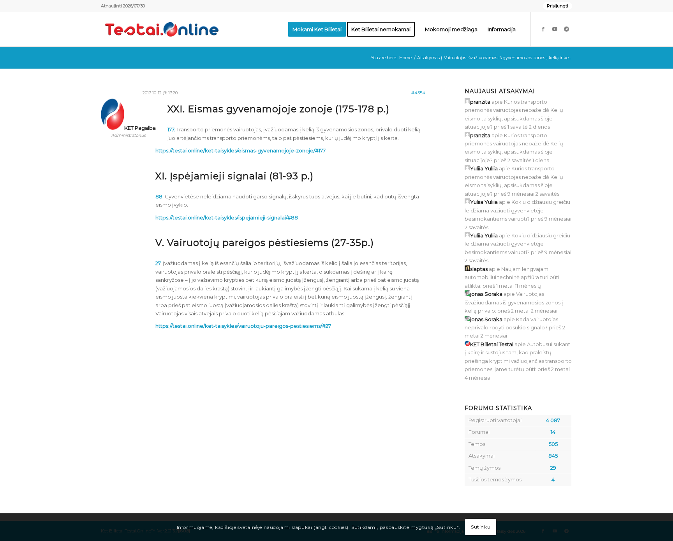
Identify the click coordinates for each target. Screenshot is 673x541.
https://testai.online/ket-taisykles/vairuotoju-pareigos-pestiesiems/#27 (243, 326)
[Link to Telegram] (566, 29)
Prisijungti (557, 6)
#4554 (418, 92)
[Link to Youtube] (554, 29)
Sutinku (480, 527)
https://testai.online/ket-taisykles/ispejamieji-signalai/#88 (226, 217)
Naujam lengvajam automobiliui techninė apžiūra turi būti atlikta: (512, 277)
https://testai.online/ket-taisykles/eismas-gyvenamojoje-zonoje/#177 (240, 150)
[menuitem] (555, 6)
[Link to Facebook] (543, 29)
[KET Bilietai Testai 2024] (161, 29)
